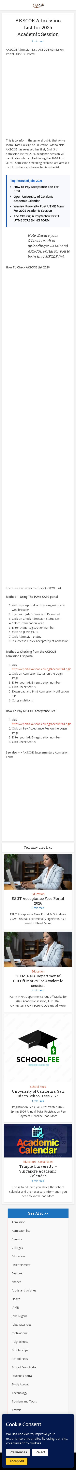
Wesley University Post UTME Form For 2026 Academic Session (39, 208)
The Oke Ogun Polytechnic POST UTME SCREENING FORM (36, 218)
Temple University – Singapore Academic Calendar (38, 1171)
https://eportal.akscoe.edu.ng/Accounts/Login (41, 669)
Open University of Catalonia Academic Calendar (33, 198)
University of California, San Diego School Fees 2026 (38, 1093)
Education (38, 894)
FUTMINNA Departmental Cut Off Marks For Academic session (38, 980)
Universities (45, 1161)
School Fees (38, 1086)
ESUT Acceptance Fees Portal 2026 (38, 901)
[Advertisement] (38, 98)
